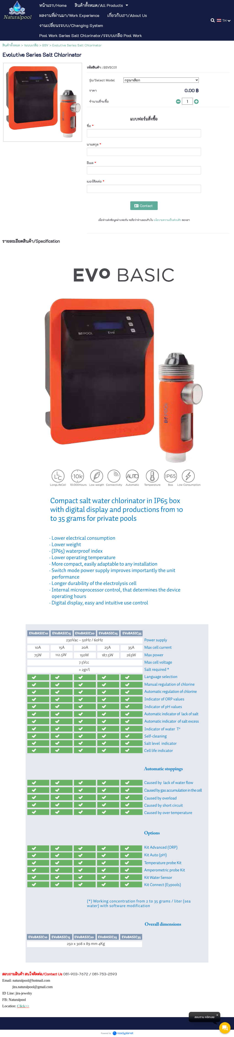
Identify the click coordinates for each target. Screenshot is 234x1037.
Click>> (23, 1006)
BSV (45, 45)
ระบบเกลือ (31, 45)
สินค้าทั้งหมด (11, 45)
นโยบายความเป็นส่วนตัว (167, 220)
